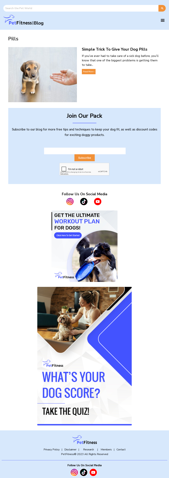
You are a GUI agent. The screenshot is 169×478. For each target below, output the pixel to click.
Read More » (88, 71)
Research (88, 449)
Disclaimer (70, 449)
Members (106, 449)
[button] (163, 20)
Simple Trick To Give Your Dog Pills (114, 49)
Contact (121, 449)
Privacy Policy (52, 449)
